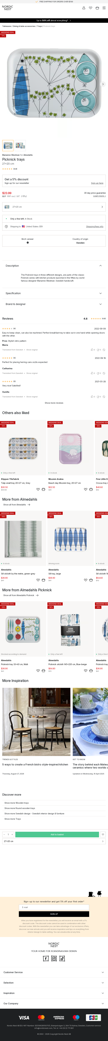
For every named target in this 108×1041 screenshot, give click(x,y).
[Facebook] (46, 958)
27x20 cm (8, 841)
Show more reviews (54, 403)
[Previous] (5, 84)
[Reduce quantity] (4, 834)
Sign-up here (97, 183)
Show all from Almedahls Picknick (18, 595)
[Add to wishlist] (38, 489)
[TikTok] (62, 958)
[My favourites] (90, 7)
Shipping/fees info (94, 226)
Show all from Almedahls (14, 504)
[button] (9, 169)
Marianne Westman (11, 155)
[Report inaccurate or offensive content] (104, 350)
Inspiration (9, 993)
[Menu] (104, 7)
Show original (32, 350)
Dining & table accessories (24, 26)
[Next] (103, 84)
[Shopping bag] (97, 7)
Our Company (11, 1003)
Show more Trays (12, 819)
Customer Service (13, 972)
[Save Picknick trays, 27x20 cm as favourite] (103, 834)
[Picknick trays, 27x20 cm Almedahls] (54, 84)
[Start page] (7, 8)
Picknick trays (49, 26)
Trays (39, 26)
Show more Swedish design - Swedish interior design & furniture (34, 813)
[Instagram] (54, 958)
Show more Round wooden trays (19, 808)
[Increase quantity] (12, 834)
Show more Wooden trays (16, 803)
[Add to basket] (43, 489)
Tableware (6, 26)
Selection (9, 982)
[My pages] (83, 7)
